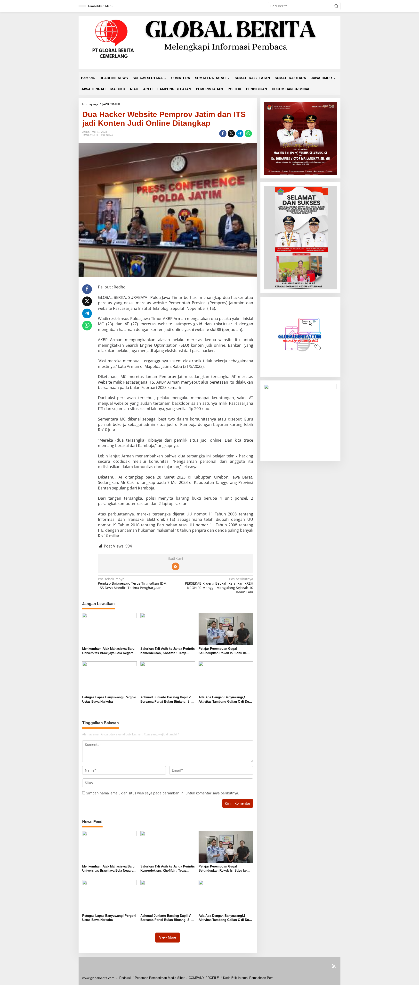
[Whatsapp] (248, 133)
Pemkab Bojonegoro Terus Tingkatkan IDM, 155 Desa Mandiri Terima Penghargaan (132, 583)
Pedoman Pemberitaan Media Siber (160, 978)
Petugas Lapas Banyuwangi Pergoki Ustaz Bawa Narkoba (109, 699)
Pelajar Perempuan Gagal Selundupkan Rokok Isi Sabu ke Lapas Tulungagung (223, 651)
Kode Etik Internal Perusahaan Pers (248, 978)
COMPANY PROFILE (204, 978)
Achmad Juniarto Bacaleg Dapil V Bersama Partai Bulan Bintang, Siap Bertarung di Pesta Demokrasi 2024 (167, 699)
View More (167, 937)
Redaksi (125, 978)
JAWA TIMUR (90, 135)
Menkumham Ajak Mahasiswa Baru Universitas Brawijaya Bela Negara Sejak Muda (108, 651)
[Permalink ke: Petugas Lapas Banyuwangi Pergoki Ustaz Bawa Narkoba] (109, 677)
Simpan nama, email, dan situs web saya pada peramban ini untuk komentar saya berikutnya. (162, 793)
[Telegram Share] (239, 133)
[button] (336, 6)
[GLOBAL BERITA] (209, 42)
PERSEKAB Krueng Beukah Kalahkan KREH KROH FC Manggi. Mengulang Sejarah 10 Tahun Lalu (219, 586)
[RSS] (175, 566)
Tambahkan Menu (100, 6)
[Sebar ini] (222, 133)
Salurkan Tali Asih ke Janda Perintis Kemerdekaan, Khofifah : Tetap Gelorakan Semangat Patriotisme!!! (167, 651)
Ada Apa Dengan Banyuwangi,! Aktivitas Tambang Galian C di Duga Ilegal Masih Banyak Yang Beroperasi (226, 699)
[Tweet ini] (231, 133)
